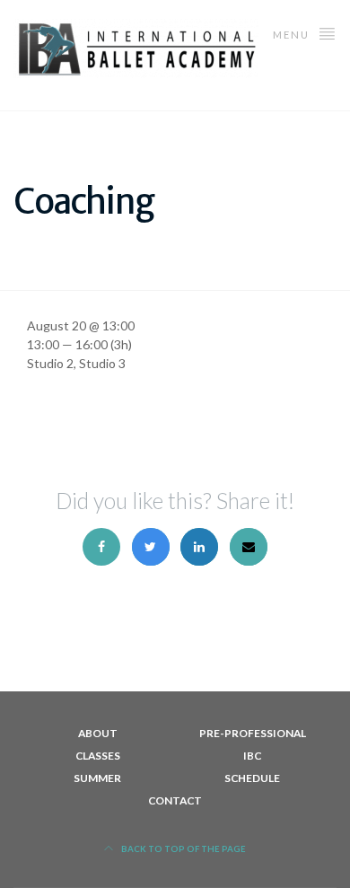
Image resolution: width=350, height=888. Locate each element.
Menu (293, 34)
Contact (175, 800)
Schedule (252, 778)
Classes (97, 755)
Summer (97, 778)
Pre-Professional (252, 733)
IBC (252, 755)
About (98, 733)
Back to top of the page (182, 849)
